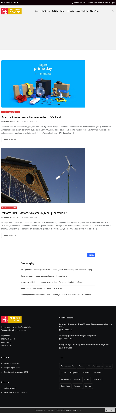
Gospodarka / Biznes (42, 11)
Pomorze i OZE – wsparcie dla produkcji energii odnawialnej (34, 212)
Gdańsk (63, 373)
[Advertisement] (58, 34)
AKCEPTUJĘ (110, 410)
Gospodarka (74, 373)
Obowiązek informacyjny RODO (16, 372)
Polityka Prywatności (12, 368)
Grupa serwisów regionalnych (15, 392)
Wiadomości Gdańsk (12, 122)
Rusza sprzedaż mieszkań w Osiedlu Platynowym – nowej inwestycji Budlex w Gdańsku (56, 295)
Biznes (81, 366)
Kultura (62, 11)
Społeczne (97, 379)
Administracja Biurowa (68, 366)
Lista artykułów (10, 388)
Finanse (108, 366)
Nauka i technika (82, 11)
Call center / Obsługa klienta (95, 366)
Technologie (65, 386)
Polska (86, 379)
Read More (8, 139)
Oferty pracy (94, 11)
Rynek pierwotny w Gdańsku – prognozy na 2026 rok (41, 288)
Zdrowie (71, 11)
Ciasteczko (77, 410)
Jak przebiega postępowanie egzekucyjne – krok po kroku (44, 276)
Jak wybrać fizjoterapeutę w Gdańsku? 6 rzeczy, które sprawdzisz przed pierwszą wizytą (56, 270)
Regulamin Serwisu (11, 363)
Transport (77, 386)
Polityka (55, 11)
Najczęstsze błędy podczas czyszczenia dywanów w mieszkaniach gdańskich (52, 282)
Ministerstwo (66, 379)
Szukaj (91, 255)
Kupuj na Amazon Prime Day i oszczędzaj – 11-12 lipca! (31, 117)
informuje (86, 373)
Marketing (98, 373)
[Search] (113, 11)
